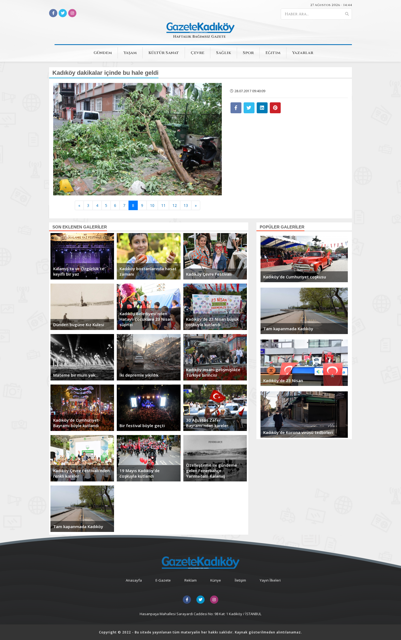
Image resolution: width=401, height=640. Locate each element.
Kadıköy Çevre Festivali (209, 274)
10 (152, 205)
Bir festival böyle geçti (142, 425)
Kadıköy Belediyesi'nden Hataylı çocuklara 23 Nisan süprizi (145, 319)
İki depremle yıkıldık (138, 375)
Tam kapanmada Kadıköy (78, 526)
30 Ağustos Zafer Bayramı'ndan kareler (207, 422)
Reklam (190, 580)
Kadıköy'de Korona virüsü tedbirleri (298, 432)
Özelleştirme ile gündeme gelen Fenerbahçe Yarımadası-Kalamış (211, 470)
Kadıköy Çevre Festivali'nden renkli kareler (81, 473)
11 (163, 205)
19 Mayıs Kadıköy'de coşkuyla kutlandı (139, 473)
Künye (215, 580)
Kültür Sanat (163, 53)
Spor (248, 53)
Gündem (103, 53)
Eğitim (272, 53)
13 (186, 205)
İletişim (240, 580)
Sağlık (223, 53)
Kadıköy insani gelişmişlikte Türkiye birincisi (213, 372)
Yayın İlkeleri (270, 580)
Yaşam (130, 53)
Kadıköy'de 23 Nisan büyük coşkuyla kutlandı (212, 321)
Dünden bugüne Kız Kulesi (78, 324)
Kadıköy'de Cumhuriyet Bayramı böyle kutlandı (76, 422)
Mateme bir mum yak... (75, 375)
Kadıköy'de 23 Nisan (283, 380)
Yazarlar (302, 53)
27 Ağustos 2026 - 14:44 (331, 5)
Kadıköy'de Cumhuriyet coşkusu (294, 276)
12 (174, 205)
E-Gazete (163, 580)
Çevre (197, 53)
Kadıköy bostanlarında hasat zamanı (147, 271)
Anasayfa (134, 580)
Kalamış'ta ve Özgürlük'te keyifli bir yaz (78, 271)
